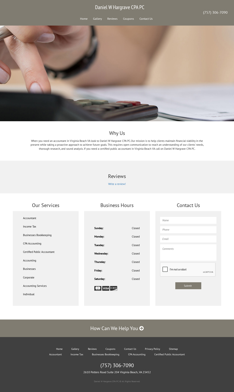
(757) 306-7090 (215, 12)
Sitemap (173, 349)
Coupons (128, 18)
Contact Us (146, 18)
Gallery (97, 18)
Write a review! (117, 184)
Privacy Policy (152, 349)
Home (84, 18)
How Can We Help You (114, 328)
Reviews (112, 18)
